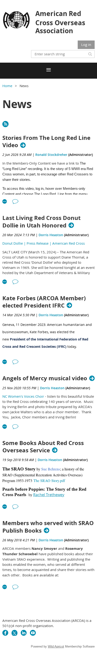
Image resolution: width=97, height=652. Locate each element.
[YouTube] (33, 633)
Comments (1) (15, 281)
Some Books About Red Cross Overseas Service (43, 446)
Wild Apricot (56, 646)
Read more (4, 201)
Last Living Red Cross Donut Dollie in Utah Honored (41, 221)
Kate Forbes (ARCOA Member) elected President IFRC (44, 302)
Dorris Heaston (51, 235)
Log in (86, 44)
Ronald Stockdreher (51, 154)
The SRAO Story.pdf (49, 480)
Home (7, 85)
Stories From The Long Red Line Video (46, 141)
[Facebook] (5, 633)
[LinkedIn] (24, 633)
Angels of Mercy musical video (44, 378)
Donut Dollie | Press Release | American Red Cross (43, 243)
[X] (14, 633)
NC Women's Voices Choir (23, 396)
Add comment (15, 201)
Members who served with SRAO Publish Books (48, 526)
